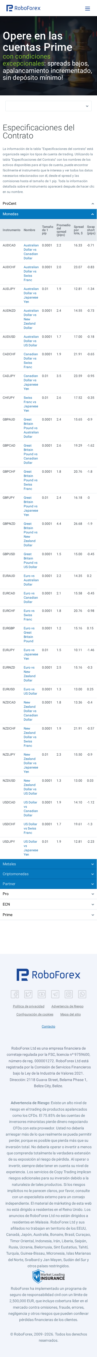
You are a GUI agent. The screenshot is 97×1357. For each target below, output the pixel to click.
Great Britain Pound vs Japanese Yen (31, 506)
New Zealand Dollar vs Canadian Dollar (31, 711)
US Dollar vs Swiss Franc (30, 828)
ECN (6, 904)
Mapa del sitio (70, 1014)
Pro (6, 894)
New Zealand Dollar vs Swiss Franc (30, 737)
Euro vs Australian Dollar (31, 580)
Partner (9, 884)
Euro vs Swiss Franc (29, 615)
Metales (9, 864)
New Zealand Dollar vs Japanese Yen (31, 763)
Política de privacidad (28, 1006)
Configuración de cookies (34, 1014)
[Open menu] (87, 8)
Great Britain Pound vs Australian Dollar (31, 428)
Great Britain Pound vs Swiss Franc (30, 480)
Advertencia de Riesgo (67, 1006)
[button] (23, 8)
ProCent (9, 203)
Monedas (10, 214)
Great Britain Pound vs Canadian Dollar (31, 454)
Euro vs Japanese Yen (31, 654)
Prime (7, 915)
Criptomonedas (16, 874)
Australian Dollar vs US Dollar (31, 341)
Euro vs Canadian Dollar (31, 597)
